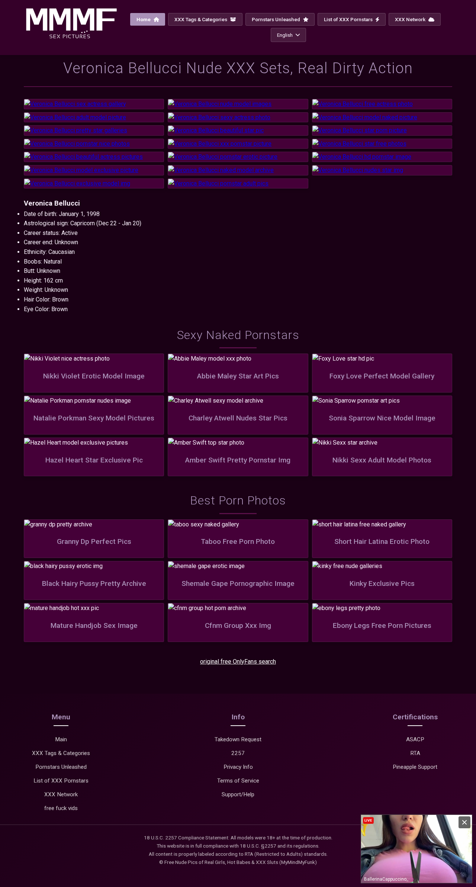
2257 (238, 753)
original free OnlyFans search (238, 661)
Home (144, 19)
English (285, 35)
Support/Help (238, 794)
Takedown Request (238, 739)
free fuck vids (61, 808)
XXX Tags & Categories (201, 19)
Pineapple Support (415, 767)
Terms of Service (238, 780)
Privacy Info (238, 767)
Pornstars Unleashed (276, 19)
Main (61, 739)
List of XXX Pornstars (349, 19)
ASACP (415, 739)
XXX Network (411, 19)
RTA (415, 753)
